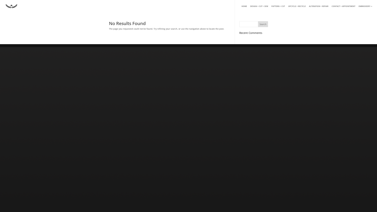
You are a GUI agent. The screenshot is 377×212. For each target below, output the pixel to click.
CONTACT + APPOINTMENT (343, 6)
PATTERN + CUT (278, 6)
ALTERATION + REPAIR (318, 6)
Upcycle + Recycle (297, 6)
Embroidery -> (365, 6)
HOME (244, 6)
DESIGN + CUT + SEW (259, 6)
